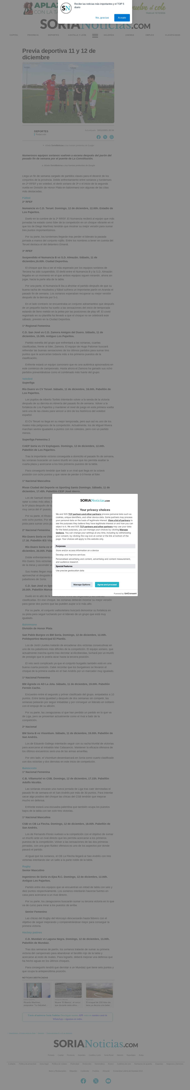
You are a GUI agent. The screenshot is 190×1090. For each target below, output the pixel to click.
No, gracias (102, 17)
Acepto (122, 17)
